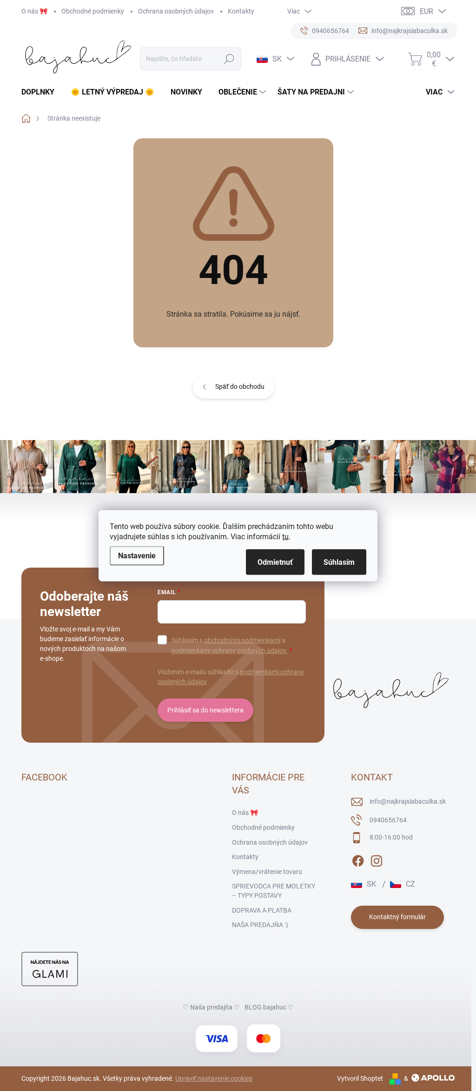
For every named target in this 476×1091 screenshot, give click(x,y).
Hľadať (229, 58)
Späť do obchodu (239, 386)
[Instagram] (376, 859)
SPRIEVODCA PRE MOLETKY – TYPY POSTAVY (273, 890)
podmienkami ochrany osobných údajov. (230, 650)
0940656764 (388, 820)
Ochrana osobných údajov (176, 11)
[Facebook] (358, 859)
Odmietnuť (275, 561)
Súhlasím (339, 561)
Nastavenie (137, 555)
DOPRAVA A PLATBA (261, 910)
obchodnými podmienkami (242, 640)
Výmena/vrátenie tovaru (267, 871)
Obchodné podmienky (92, 11)
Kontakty (241, 11)
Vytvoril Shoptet (360, 1078)
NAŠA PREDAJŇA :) (260, 924)
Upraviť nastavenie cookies (213, 1078)
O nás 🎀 (34, 11)
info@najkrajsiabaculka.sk (408, 801)
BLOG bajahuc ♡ (269, 1007)
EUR (426, 11)
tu (285, 536)
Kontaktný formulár (397, 917)
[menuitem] (41, 92)
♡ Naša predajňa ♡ (211, 1007)
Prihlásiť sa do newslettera (205, 710)
